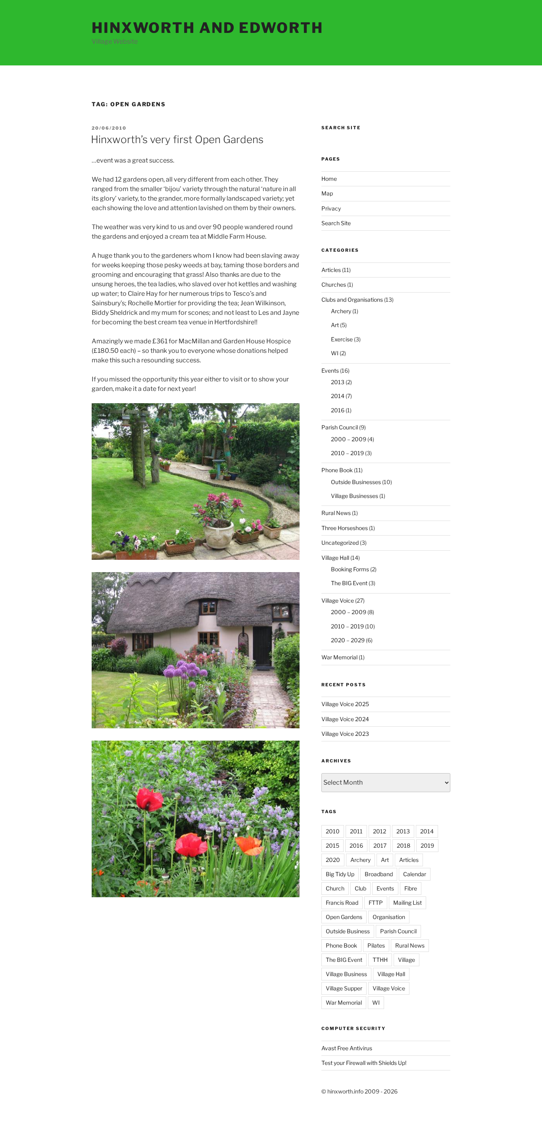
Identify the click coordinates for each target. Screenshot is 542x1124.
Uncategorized (340, 542)
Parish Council (339, 427)
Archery (341, 311)
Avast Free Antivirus (346, 1048)
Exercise (342, 339)
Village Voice (337, 600)
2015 (332, 845)
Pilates (376, 945)
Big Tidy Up (340, 874)
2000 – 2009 (348, 439)
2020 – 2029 (348, 640)
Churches (333, 284)
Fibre (410, 888)
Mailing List (407, 902)
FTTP (376, 902)
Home (329, 178)
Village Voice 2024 (345, 719)
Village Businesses (354, 495)
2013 (337, 382)
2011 (356, 831)
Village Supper (344, 988)
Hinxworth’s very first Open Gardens (177, 139)
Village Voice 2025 (345, 704)
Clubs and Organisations (352, 299)
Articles (331, 269)
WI (334, 353)
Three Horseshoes (344, 528)
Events (330, 370)
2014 (337, 396)
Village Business (346, 974)
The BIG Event (349, 583)
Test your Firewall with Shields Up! (363, 1062)
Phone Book (337, 470)
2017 (379, 845)
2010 (333, 831)
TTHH (380, 959)
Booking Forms (350, 569)
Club (360, 888)
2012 (379, 831)
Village (406, 959)
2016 (337, 410)
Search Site (336, 223)
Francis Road (342, 902)
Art (335, 325)
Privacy (331, 208)
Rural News (336, 512)
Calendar (414, 874)
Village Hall (335, 557)
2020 (333, 859)
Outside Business (348, 931)
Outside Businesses (356, 482)
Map (327, 193)
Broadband (379, 874)
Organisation (389, 916)
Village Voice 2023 (345, 733)
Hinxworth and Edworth (207, 27)
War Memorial (339, 657)
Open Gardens (344, 916)
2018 (403, 845)
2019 (427, 845)
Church (335, 888)
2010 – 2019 (347, 453)
